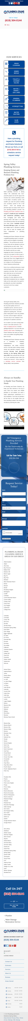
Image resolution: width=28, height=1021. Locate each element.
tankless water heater (9, 330)
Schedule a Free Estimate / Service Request (14, 1)
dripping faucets (12, 326)
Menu (8, 25)
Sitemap (10, 1020)
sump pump (16, 256)
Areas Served (7, 1018)
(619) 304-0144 (13, 20)
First (3, 496)
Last (3, 502)
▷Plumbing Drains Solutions (14, 11)
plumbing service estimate (13, 361)
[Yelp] (16, 4)
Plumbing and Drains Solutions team (13, 211)
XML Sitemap (16, 1020)
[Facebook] (9, 4)
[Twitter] (12, 4)
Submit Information (6, 538)
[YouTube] (19, 4)
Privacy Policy (15, 1018)
